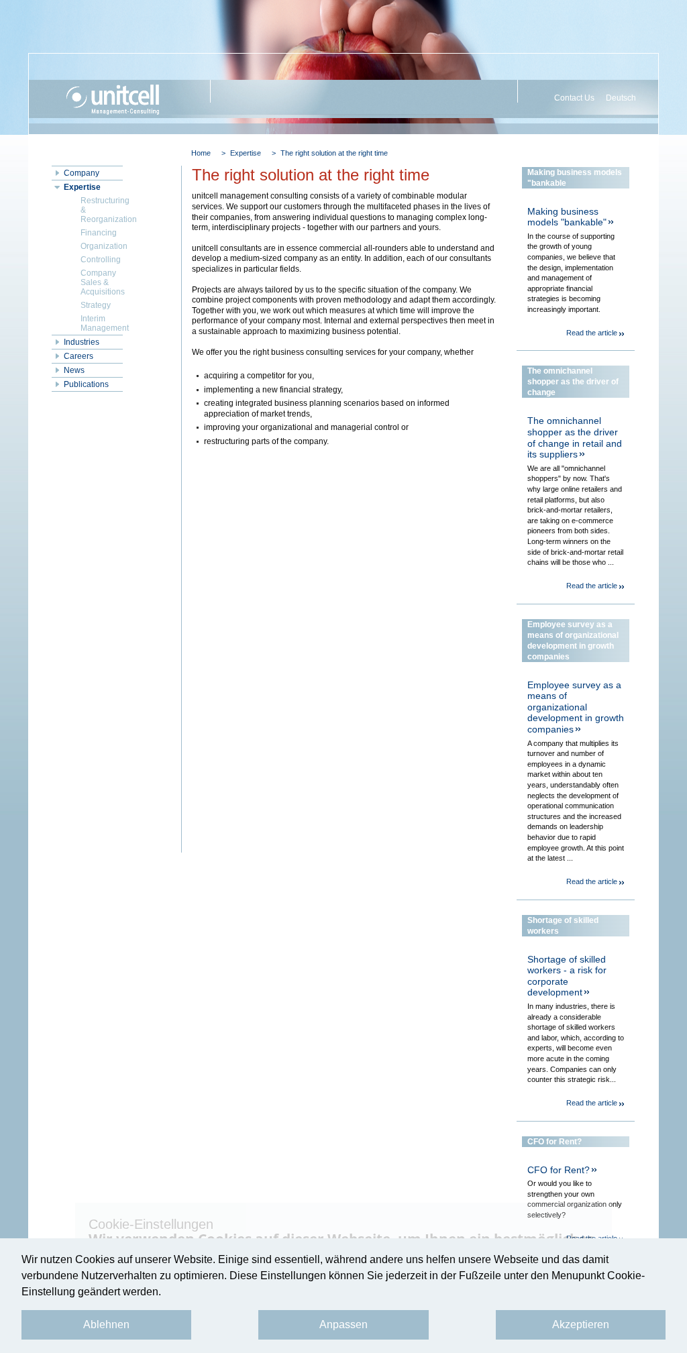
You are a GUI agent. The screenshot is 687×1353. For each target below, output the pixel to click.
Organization (102, 246)
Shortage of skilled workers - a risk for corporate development (566, 976)
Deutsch (621, 98)
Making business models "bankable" (566, 217)
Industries (81, 342)
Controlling (101, 259)
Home (201, 153)
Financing (99, 232)
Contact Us (574, 98)
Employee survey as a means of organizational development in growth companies (575, 707)
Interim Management (102, 323)
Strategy (96, 305)
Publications (86, 384)
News (74, 370)
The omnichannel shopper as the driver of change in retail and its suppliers (574, 437)
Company (81, 173)
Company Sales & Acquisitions (102, 282)
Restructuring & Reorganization (102, 210)
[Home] (125, 99)
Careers (78, 356)
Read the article (591, 333)
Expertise (245, 153)
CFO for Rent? (558, 1170)
